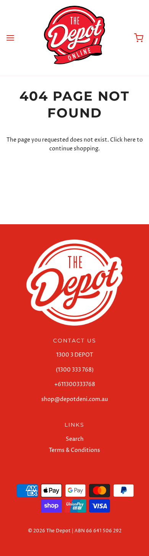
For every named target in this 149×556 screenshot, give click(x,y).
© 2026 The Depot (49, 531)
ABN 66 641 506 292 (97, 531)
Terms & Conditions (74, 450)
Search (75, 439)
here (130, 139)
